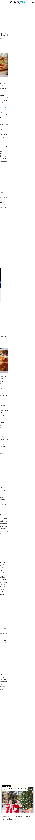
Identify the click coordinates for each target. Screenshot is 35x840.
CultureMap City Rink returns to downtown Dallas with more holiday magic (17, 817)
